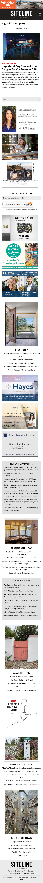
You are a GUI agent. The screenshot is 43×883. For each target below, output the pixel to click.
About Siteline (13, 871)
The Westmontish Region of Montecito (21, 690)
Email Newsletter (14, 873)
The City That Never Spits (21, 852)
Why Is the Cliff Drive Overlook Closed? (21, 781)
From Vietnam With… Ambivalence (21, 848)
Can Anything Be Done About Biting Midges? (21, 771)
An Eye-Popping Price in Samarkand (21, 370)
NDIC (21, 879)
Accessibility (23, 877)
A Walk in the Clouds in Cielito (21, 676)
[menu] (40, 14)
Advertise (22, 871)
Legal (32, 873)
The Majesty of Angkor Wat (21, 845)
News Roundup (9, 63)
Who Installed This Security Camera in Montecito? (21, 784)
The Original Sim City (21, 855)
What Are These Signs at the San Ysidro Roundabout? (21, 768)
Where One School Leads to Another (21, 683)
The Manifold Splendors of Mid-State (21, 687)
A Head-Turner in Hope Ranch (21, 360)
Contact (30, 871)
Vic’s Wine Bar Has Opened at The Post (21, 558)
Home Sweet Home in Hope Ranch (21, 363)
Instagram (25, 873)
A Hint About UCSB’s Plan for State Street (19, 612)
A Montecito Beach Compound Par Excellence (21, 366)
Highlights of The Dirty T (21, 842)
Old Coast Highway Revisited (21, 680)
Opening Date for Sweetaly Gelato (21, 573)
